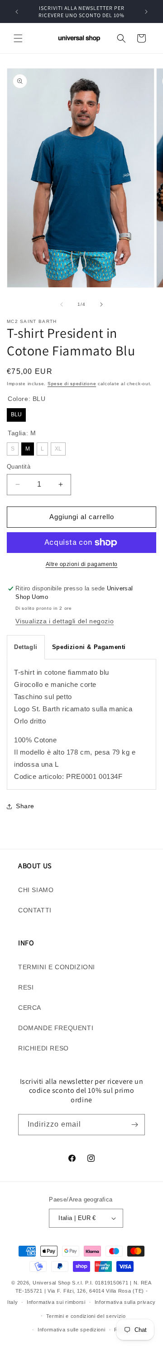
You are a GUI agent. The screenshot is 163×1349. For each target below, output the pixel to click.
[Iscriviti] (134, 1124)
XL (58, 449)
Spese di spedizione (72, 383)
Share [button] (25, 806)
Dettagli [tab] (26, 647)
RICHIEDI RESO (43, 1048)
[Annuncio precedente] (17, 12)
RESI (26, 987)
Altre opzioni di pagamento (82, 564)
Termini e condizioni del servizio (86, 1316)
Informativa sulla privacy (125, 1302)
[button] (18, 38)
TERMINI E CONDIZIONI (56, 967)
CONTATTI (35, 910)
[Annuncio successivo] (146, 12)
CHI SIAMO (35, 889)
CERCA (29, 1007)
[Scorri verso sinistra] (62, 304)
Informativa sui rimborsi (56, 1302)
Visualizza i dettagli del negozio (64, 621)
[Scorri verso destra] (101, 304)
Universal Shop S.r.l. (58, 1282)
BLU (16, 414)
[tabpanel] (81, 724)
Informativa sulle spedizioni (71, 1329)
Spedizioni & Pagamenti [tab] (89, 647)
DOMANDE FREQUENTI (55, 1027)
